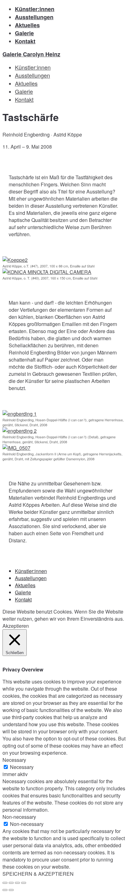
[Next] (11, 890)
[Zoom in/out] (23, 883)
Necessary (22, 766)
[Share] (11, 883)
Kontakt (25, 41)
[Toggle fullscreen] (17, 883)
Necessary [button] (14, 759)
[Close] (4, 883)
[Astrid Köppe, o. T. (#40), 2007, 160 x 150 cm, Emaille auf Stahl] (46, 205)
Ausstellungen (34, 17)
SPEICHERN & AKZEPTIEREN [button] (38, 873)
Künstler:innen (34, 9)
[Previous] (4, 890)
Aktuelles (27, 25)
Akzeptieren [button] (15, 625)
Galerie (24, 33)
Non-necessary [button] (19, 816)
